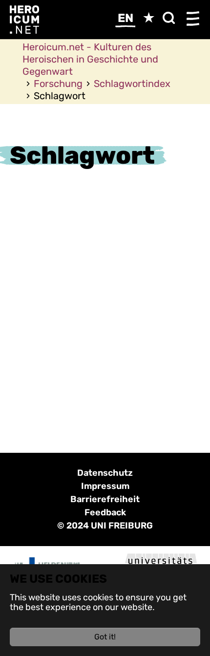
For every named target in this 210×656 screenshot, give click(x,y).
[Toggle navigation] (193, 19)
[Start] (24, 19)
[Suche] (171, 21)
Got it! (105, 636)
